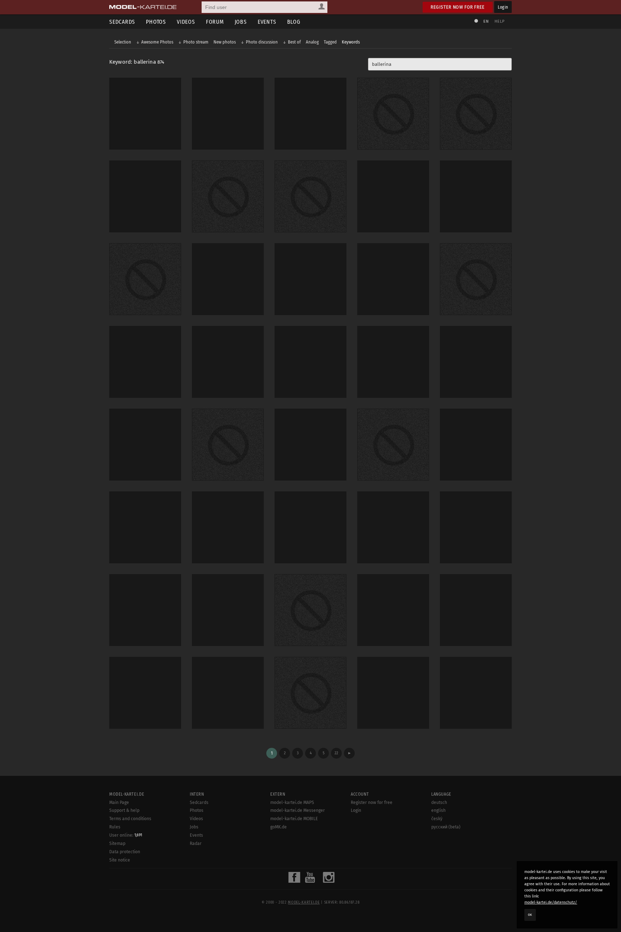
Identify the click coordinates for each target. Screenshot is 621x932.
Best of (294, 42)
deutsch (439, 802)
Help (499, 21)
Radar (196, 843)
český (436, 818)
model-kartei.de (303, 902)
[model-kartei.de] (143, 7)
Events (267, 21)
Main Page (119, 802)
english (438, 810)
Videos (186, 21)
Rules (114, 826)
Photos (156, 21)
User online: (125, 835)
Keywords (351, 42)
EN (485, 21)
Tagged (330, 42)
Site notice (119, 860)
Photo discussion (262, 42)
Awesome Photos (157, 42)
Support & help (124, 810)
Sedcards (122, 21)
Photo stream (195, 42)
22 (336, 753)
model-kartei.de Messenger (297, 810)
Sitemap (117, 843)
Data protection (124, 851)
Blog (293, 21)
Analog (312, 42)
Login (503, 7)
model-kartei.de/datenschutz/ (550, 902)
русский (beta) (445, 826)
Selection (122, 42)
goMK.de (278, 826)
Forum (215, 21)
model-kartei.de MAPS (292, 802)
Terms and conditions (130, 818)
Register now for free (458, 7)
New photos (224, 42)
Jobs (241, 21)
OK (530, 915)
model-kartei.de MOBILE (294, 818)
